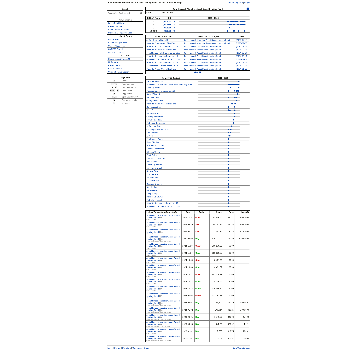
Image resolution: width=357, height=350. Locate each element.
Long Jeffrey (151, 193)
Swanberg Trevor (154, 165)
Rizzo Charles (152, 142)
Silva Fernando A (153, 120)
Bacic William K (153, 94)
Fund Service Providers (118, 29)
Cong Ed (150, 110)
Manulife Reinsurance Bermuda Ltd (162, 46)
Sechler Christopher (155, 149)
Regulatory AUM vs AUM (119, 59)
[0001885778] (169, 21)
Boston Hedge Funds (117, 43)
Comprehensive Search (118, 72)
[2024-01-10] (242, 69)
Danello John (152, 187)
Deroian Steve (152, 171)
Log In (247, 2)
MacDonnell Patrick (154, 139)
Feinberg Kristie (153, 88)
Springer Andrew (153, 107)
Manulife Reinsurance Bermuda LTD (162, 203)
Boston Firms (114, 39)
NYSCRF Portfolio (116, 52)
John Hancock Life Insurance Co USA (163, 53)
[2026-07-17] (242, 40)
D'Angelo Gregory (154, 184)
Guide (146, 348)
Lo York (149, 136)
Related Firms (114, 65)
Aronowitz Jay (152, 181)
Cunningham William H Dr (157, 129)
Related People (115, 26)
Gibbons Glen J (153, 152)
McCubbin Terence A (155, 123)
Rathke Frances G (154, 81)
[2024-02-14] (242, 46)
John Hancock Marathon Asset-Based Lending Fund (207, 40)
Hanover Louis (152, 97)
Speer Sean (151, 161)
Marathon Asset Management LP (160, 91)
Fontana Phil (152, 132)
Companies (137, 348)
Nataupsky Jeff (153, 113)
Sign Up (239, 2)
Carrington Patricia (154, 116)
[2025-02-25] (242, 43)
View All (197, 72)
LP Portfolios (113, 62)
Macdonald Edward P (155, 197)
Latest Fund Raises (116, 23)
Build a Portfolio (115, 68)
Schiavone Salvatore (155, 145)
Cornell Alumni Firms (117, 46)
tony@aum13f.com (241, 348)
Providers (126, 348)
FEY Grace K (152, 174)
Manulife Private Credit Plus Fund (161, 43)
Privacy (117, 348)
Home (231, 2)
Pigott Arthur (151, 155)
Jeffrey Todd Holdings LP (157, 40)
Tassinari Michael (154, 168)
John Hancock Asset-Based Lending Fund (202, 46)
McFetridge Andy (153, 126)
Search (125, 9)
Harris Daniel (152, 190)
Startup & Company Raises (120, 33)
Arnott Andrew (152, 177)
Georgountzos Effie (154, 100)
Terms (110, 348)
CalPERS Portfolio (116, 49)
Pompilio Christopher (155, 158)
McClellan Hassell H (155, 200)
